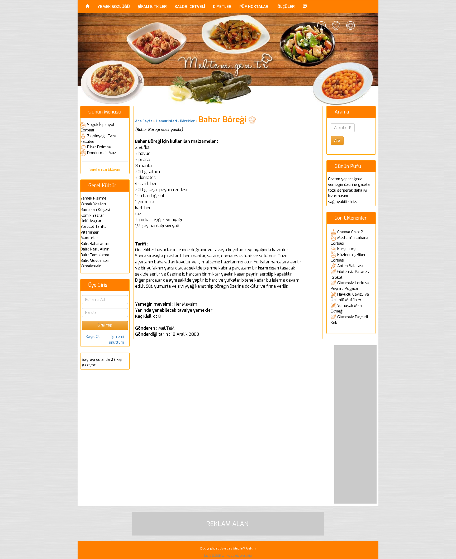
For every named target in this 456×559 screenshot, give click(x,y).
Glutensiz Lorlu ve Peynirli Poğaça (350, 285)
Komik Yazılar (92, 215)
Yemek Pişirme (93, 198)
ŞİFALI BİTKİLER (152, 6)
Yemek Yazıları (93, 204)
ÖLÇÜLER (286, 6)
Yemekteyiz (90, 266)
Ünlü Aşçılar (91, 221)
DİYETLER (222, 6)
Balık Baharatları (94, 243)
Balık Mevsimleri (94, 260)
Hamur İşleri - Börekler (175, 121)
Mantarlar (89, 237)
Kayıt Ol (92, 336)
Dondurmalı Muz (101, 152)
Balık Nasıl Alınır (94, 249)
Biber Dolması (99, 147)
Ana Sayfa (144, 121)
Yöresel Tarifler (94, 226)
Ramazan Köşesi (95, 209)
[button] (305, 6)
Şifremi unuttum (116, 339)
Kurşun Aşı (346, 249)
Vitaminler (89, 232)
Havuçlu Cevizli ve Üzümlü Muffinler (350, 297)
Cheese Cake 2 (350, 232)
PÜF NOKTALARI (254, 6)
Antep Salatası (350, 265)
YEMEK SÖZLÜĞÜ (113, 6)
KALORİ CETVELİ (190, 6)
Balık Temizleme (94, 255)
